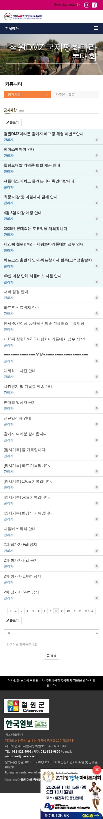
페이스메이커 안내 (51, 152)
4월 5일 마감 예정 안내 (51, 216)
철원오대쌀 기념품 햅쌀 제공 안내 (51, 168)
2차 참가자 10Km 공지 (51, 579)
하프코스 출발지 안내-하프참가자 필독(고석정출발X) (51, 263)
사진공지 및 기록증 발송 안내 (51, 389)
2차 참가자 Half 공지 (51, 563)
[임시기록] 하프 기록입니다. (51, 468)
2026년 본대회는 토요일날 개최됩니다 (51, 231)
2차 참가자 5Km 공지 (51, 595)
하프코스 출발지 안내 (51, 310)
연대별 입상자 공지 (51, 405)
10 (68, 610)
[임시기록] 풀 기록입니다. (51, 452)
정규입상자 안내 (51, 421)
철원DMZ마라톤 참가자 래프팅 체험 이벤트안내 (51, 137)
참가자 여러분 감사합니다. (51, 437)
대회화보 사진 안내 (51, 373)
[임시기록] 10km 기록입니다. (51, 484)
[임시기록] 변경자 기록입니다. (51, 516)
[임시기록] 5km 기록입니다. (51, 500)
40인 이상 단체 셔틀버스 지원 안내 (51, 279)
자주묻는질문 (65, 94)
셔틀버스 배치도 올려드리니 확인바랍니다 (51, 184)
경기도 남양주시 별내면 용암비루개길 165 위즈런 (38, 740)
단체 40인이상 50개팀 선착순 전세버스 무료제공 (51, 326)
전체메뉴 (12, 28)
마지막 (89, 610)
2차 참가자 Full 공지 (51, 547)
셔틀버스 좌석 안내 (51, 531)
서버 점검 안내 (51, 295)
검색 (53, 656)
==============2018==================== (51, 358)
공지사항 (14, 94)
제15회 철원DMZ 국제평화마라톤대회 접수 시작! (51, 342)
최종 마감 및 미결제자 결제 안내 (51, 200)
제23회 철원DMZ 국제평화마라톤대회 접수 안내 (51, 247)
